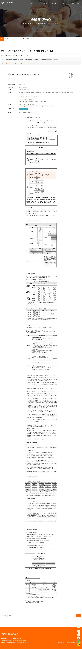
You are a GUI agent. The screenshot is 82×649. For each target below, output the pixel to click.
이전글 (4, 615)
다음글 (10, 615)
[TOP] (78, 627)
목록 (78, 615)
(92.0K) (25, 59)
